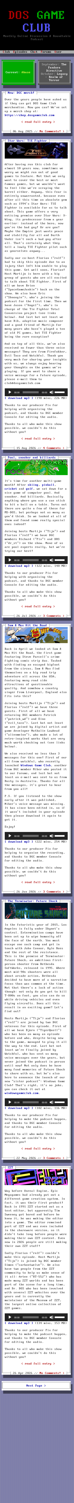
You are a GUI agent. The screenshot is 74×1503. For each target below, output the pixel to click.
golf (29, 488)
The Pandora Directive (56, 67)
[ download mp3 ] (19, 398)
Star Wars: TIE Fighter (27, 140)
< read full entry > (38, 122)
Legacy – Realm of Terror (56, 77)
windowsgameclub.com (21, 1093)
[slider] (60, 391)
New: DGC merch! (21, 92)
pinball (48, 485)
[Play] (10, 392)
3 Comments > (54, 616)
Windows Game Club (36, 765)
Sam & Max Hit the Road (27, 625)
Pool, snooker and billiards (32, 457)
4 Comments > (54, 448)
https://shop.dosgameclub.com (29, 115)
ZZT (10, 1167)
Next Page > (36, 1385)
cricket (11, 488)
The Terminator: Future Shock (33, 901)
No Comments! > (52, 131)
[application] (36, 392)
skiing (33, 485)
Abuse (26, 72)
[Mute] (51, 392)
